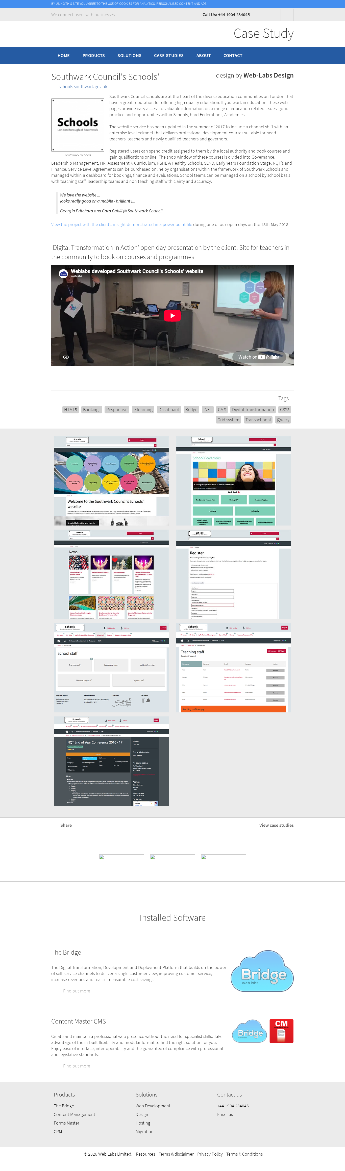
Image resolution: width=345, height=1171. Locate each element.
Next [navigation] (334, 623)
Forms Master (66, 1123)
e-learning (143, 410)
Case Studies (169, 56)
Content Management (74, 1114)
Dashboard (169, 410)
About (203, 56)
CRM (58, 1132)
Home (64, 56)
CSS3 (284, 410)
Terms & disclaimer (176, 1154)
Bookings (91, 410)
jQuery (283, 420)
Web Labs (77, 34)
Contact (233, 56)
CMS (222, 410)
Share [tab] (65, 825)
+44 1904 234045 (233, 1106)
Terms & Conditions (244, 1154)
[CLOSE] (291, 3)
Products (94, 56)
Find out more (76, 991)
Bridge (191, 410)
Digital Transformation (253, 410)
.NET (208, 410)
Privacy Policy (210, 1154)
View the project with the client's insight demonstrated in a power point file (121, 224)
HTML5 (70, 410)
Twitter (287, 15)
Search (287, 55)
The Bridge (64, 1106)
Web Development (153, 1106)
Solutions (129, 56)
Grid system (228, 420)
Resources (145, 1154)
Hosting (143, 1123)
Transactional (258, 420)
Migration (145, 1132)
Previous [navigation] (10, 623)
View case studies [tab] (276, 825)
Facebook (261, 15)
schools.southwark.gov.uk (83, 87)
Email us (225, 1114)
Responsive (117, 410)
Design (142, 1114)
